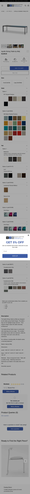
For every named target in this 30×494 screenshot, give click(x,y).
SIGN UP (15, 256)
